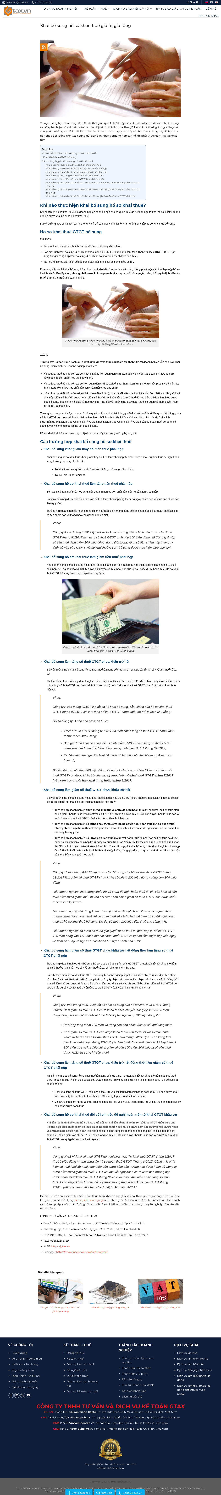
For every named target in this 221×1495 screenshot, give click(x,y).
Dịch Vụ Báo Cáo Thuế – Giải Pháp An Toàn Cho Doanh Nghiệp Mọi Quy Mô (150, 1488)
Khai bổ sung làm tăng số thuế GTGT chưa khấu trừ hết (74, 175)
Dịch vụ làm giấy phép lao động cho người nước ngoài (193, 1390)
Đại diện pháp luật (134, 1390)
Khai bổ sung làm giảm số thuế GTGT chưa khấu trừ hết (75, 179)
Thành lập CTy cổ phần (136, 1368)
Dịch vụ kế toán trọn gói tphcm (31, 1488)
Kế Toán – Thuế (95, 8)
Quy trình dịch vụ (22, 1370)
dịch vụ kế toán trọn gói (89, 1200)
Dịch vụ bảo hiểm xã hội (131, 8)
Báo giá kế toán (77, 1370)
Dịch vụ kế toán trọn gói (82, 1391)
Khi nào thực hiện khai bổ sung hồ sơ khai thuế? (69, 153)
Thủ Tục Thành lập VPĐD (138, 1385)
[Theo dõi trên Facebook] (188, 2)
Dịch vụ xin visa (187, 1353)
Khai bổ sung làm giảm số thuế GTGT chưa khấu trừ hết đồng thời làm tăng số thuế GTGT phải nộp (92, 184)
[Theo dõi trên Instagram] (191, 2)
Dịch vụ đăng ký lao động (59, 1488)
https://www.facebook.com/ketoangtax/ (81, 1252)
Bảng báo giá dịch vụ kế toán (178, 8)
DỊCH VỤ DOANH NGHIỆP (61, 8)
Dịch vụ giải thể (132, 1396)
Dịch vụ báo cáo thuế (80, 1364)
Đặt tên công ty (132, 1379)
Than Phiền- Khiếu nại (25, 1375)
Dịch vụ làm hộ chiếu (190, 1364)
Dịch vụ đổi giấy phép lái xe (194, 1370)
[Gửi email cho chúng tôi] (17, 1395)
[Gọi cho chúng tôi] (22, 1395)
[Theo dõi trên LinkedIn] (197, 2)
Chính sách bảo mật (24, 1381)
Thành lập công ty (196, 1488)
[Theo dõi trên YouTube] (28, 1395)
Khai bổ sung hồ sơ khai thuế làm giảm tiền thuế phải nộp (76, 172)
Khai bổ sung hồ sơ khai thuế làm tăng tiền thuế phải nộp (76, 168)
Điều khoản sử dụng (24, 1387)
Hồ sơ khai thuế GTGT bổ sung (59, 157)
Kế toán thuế (75, 1358)
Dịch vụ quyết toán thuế (101, 1488)
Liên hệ (210, 8)
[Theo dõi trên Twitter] (194, 2)
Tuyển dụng (19, 1353)
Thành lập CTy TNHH (135, 1373)
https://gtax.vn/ (122, 1481)
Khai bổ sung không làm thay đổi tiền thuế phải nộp (73, 165)
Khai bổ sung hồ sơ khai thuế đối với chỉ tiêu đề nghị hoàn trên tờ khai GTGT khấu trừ (90, 196)
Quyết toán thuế (77, 1375)
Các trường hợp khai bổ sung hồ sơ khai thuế (67, 161)
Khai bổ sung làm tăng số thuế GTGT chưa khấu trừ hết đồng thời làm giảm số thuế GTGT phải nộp (92, 191)
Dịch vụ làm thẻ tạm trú (192, 1358)
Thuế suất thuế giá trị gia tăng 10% (160, 1307)
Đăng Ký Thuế (76, 1353)
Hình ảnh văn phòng (24, 1364)
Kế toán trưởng (80, 1488)
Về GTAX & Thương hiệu (26, 1358)
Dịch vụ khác (209, 16)
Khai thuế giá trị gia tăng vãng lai (110, 1307)
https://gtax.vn (60, 1246)
